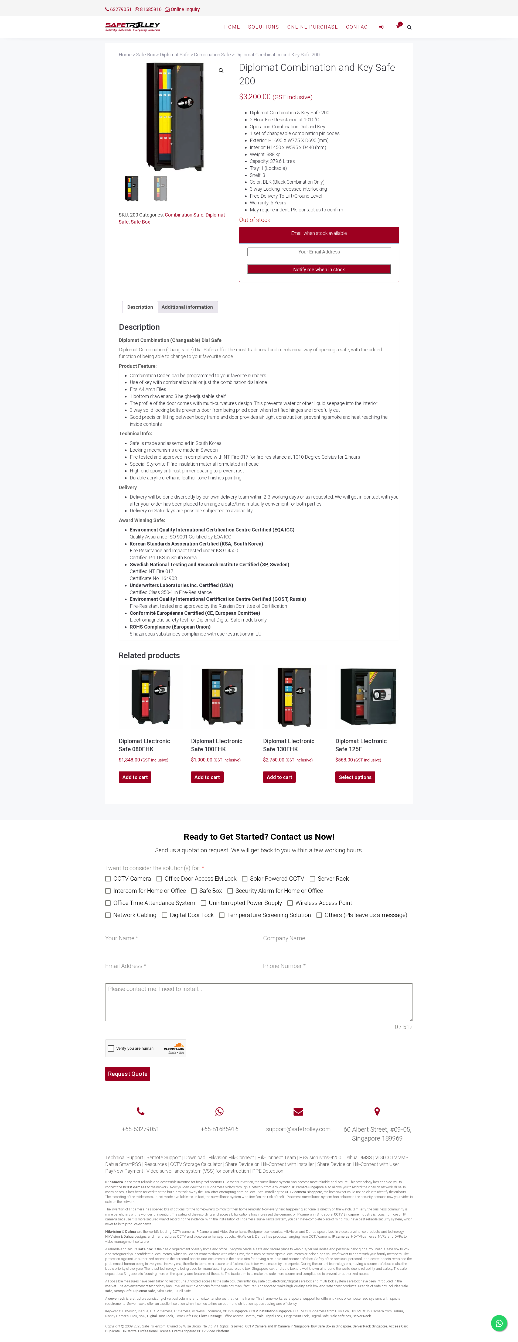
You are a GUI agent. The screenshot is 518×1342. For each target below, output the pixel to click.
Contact (358, 27)
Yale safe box (340, 1316)
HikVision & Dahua (119, 1236)
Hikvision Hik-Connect (231, 1157)
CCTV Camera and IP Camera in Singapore (277, 1326)
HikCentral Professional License (146, 1331)
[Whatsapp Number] (219, 1111)
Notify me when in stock (319, 269)
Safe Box (140, 222)
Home (232, 27)
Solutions (263, 27)
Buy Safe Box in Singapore (331, 1326)
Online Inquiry (185, 9)
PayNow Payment (124, 1171)
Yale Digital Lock (269, 1316)
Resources (155, 1164)
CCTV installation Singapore (270, 1311)
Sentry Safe (123, 1291)
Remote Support (163, 1157)
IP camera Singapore (308, 1187)
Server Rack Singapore (370, 1326)
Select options (355, 777)
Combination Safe (184, 215)
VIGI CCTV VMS (391, 1157)
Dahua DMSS (358, 1157)
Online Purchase (312, 27)
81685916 (150, 9)
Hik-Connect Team (276, 1157)
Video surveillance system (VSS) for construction (197, 1171)
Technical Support (124, 1157)
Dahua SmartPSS (123, 1164)
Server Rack (362, 1316)
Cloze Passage (210, 1316)
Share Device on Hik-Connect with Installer (269, 1164)
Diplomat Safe (144, 1291)
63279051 (120, 9)
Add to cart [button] (135, 777)
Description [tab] (140, 307)
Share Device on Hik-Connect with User (358, 1164)
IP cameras (340, 1236)
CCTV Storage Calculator (196, 1164)
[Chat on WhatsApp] (499, 1323)
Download (194, 1157)
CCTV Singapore (346, 1214)
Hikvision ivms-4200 (320, 1157)
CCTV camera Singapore (303, 1192)
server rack (116, 1298)
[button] (221, 70)
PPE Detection (267, 1171)
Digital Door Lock (160, 1316)
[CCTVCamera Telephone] (140, 1111)
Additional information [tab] (187, 307)
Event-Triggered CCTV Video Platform (200, 1331)
